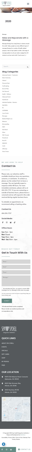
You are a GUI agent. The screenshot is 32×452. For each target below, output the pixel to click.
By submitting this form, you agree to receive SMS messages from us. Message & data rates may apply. (15, 289)
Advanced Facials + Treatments (10, 75)
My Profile (5, 361)
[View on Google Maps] (16, 409)
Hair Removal (5, 91)
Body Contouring (6, 77)
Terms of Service (5, 295)
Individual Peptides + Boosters (9, 102)
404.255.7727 (6, 190)
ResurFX (4, 140)
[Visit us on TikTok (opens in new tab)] (14, 222)
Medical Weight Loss (7, 118)
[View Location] (3, 377)
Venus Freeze (5, 151)
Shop (3, 358)
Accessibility (5, 437)
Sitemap (25, 437)
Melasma (4, 121)
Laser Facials (5, 113)
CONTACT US (25, 449)
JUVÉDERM (5, 110)
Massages (4, 34)
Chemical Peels (6, 83)
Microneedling (5, 124)
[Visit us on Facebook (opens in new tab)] (3, 222)
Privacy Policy (26, 293)
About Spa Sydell (8, 343)
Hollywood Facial (6, 96)
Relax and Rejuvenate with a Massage (15, 39)
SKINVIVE (4, 143)
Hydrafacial (5, 99)
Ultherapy (4, 148)
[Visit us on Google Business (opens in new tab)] (10, 222)
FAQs (3, 365)
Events (4, 347)
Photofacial (5, 137)
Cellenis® (4, 80)
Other (3, 132)
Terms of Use (19, 437)
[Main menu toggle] (28, 3)
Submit (7, 301)
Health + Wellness (6, 94)
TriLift (3, 146)
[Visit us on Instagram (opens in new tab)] (7, 222)
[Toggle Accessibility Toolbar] (4, 444)
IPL (3, 107)
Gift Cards (5, 354)
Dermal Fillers (5, 88)
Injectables (4, 105)
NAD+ (3, 126)
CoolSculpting (5, 86)
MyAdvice (23, 434)
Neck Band (5, 129)
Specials (5, 350)
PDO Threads (5, 135)
